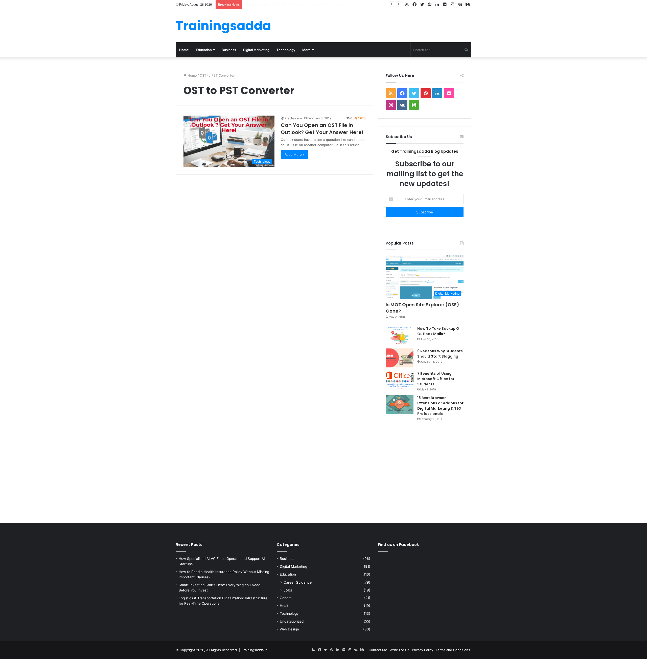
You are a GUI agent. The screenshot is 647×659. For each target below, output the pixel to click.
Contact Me (378, 650)
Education (204, 50)
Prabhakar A (293, 118)
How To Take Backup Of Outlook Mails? (439, 331)
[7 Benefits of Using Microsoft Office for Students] (399, 380)
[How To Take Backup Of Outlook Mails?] (399, 335)
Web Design (289, 629)
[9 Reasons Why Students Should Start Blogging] (399, 357)
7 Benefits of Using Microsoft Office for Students (435, 379)
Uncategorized (292, 621)
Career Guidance (298, 582)
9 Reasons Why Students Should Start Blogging (440, 353)
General (286, 598)
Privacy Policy (422, 650)
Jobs (288, 590)
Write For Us (399, 650)
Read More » (295, 154)
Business (229, 50)
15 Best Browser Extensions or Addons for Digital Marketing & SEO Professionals (440, 405)
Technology (285, 50)
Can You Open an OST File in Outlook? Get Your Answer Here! (322, 129)
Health (285, 606)
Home (184, 50)
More (306, 50)
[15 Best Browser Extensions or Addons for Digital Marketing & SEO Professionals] (399, 404)
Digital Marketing (256, 50)
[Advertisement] (323, 475)
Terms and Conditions (453, 650)
